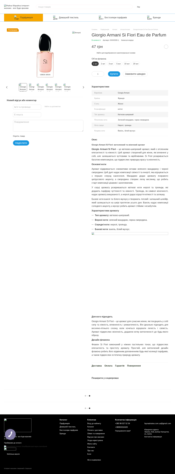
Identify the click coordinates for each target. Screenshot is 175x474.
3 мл (111, 64)
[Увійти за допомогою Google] (68, 106)
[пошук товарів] (130, 7)
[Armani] (76, 32)
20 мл (135, 64)
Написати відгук (127, 40)
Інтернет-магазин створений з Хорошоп (18, 468)
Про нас (90, 451)
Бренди (157, 17)
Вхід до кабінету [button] (94, 423)
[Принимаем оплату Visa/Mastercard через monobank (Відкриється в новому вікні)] (25, 446)
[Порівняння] (147, 7)
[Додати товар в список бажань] (166, 47)
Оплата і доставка (95, 430)
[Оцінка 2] (34, 136)
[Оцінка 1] (29, 136)
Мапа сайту (92, 444)
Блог (89, 454)
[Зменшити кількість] (94, 73)
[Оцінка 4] (42, 136)
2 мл (103, 64)
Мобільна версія (13, 454)
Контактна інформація (153, 437)
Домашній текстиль (68, 17)
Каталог (90, 427)
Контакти (91, 447)
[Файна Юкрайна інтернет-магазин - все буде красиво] (17, 425)
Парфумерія (26, 17)
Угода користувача (95, 440)
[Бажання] (154, 7)
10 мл (126, 64)
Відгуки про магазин (95, 437)
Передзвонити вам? (123, 431)
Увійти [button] (99, 53)
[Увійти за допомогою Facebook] (63, 106)
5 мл (118, 64)
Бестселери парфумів (116, 17)
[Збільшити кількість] (102, 73)
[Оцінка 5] (47, 136)
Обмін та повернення (96, 434)
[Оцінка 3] (38, 136)
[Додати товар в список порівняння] (159, 47)
